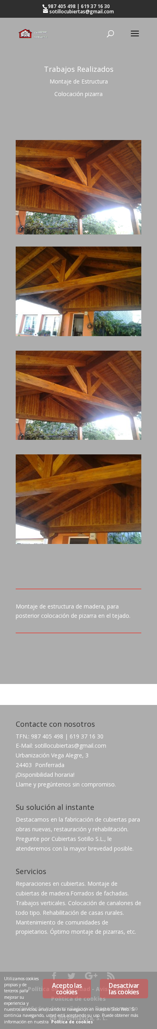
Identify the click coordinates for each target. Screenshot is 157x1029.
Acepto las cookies (67, 988)
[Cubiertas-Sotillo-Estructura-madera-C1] (78, 544)
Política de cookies (72, 1022)
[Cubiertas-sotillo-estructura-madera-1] (78, 336)
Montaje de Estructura (79, 81)
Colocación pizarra (78, 94)
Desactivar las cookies (124, 988)
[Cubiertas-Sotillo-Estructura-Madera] (78, 439)
